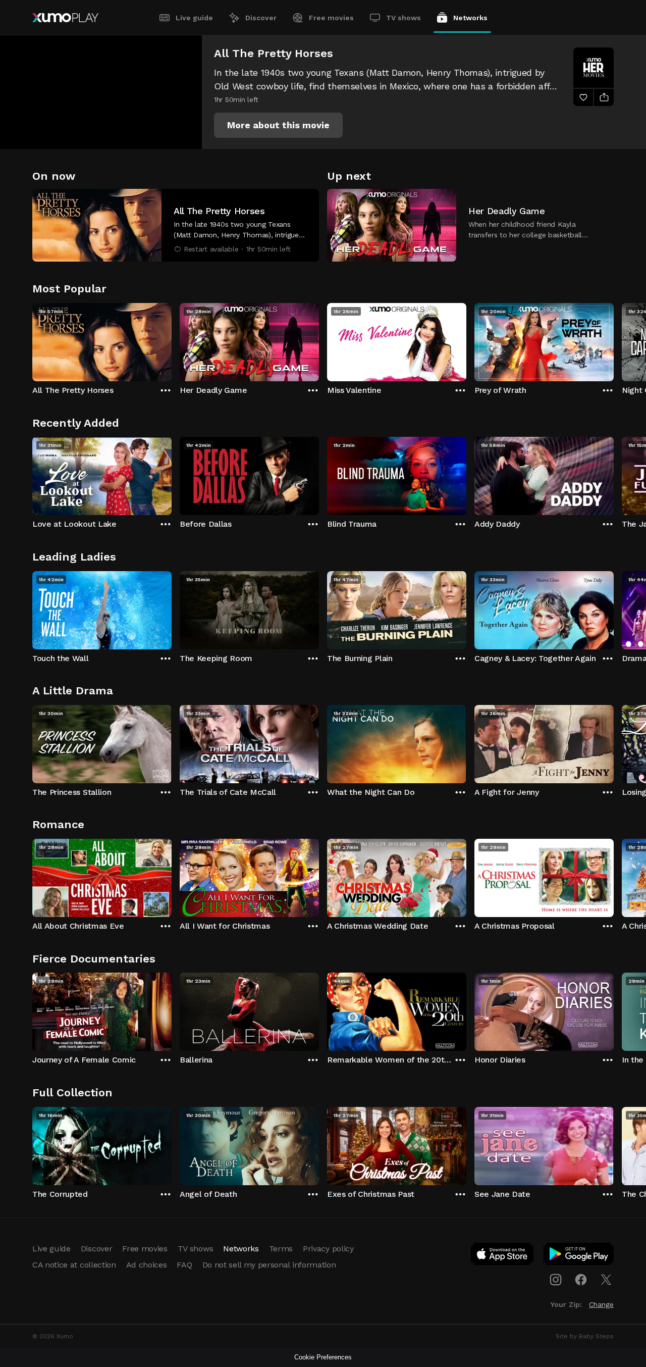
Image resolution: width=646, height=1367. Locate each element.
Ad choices (146, 1265)
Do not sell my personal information (269, 1265)
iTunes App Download (502, 1256)
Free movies (331, 18)
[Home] (65, 17)
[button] (278, 125)
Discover (261, 18)
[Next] (614, 340)
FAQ (184, 1265)
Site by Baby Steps (585, 1336)
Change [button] (601, 1304)
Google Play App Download (579, 1256)
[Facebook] (580, 1279)
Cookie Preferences (323, 1357)
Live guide (194, 18)
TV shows (403, 18)
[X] (606, 1279)
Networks (470, 18)
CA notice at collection (74, 1265)
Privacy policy (328, 1248)
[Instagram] (555, 1279)
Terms (281, 1248)
